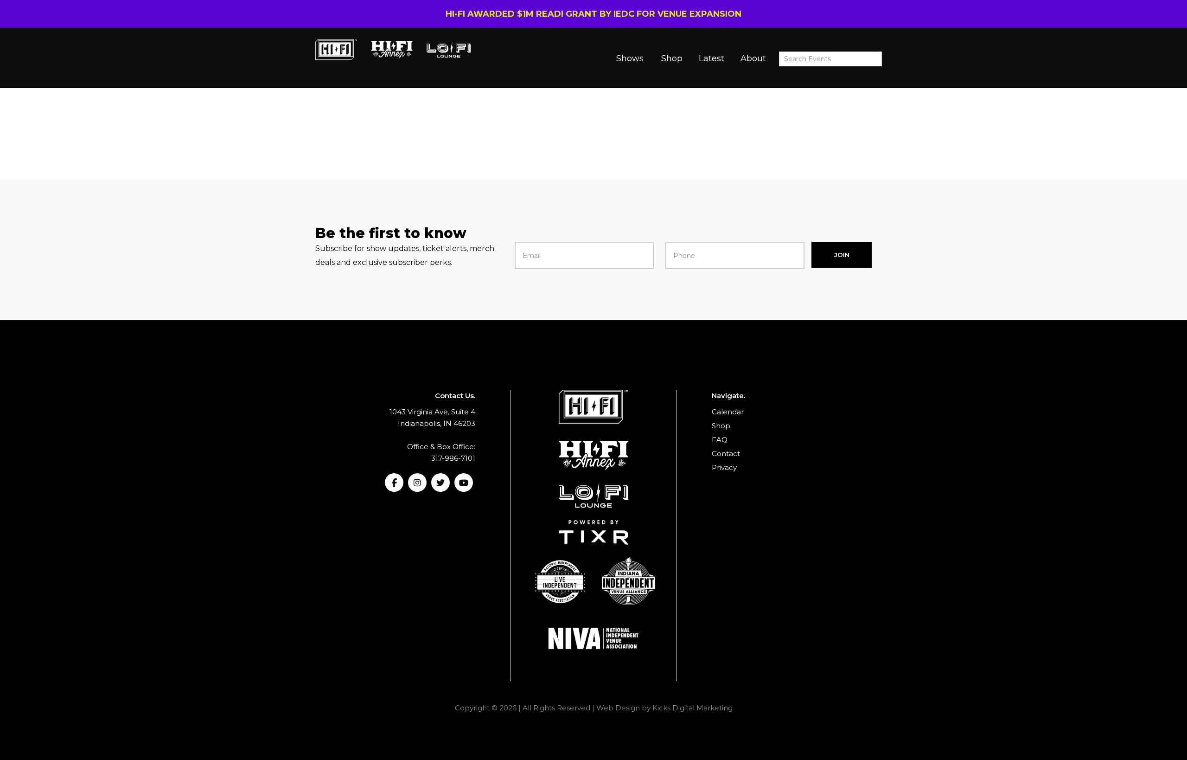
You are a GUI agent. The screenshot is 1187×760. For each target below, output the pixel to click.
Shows (630, 58)
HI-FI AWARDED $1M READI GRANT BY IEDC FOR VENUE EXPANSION (593, 14)
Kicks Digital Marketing (692, 707)
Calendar (728, 411)
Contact (726, 453)
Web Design (618, 707)
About (753, 58)
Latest (711, 58)
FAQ (720, 439)
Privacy (724, 467)
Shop (672, 58)
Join (841, 254)
